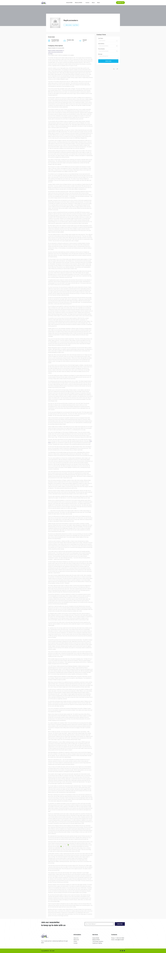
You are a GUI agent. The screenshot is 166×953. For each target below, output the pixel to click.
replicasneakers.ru (60, 50)
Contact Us (120, 2)
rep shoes (50, 53)
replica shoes (51, 52)
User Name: (100, 38)
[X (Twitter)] (122, 950)
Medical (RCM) (96, 939)
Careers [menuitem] (87, 2)
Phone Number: (101, 48)
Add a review (68, 25)
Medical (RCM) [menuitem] (78, 2)
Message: (100, 54)
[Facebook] (120, 950)
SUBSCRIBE (120, 924)
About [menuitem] (93, 2)
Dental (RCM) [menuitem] (69, 2)
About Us (76, 938)
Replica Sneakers (52, 50)
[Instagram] (124, 950)
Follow (76, 25)
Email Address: (101, 43)
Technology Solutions (97, 941)
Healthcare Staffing (97, 943)
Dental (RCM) (95, 938)
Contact (75, 943)
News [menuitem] (98, 2)
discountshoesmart (58, 52)
